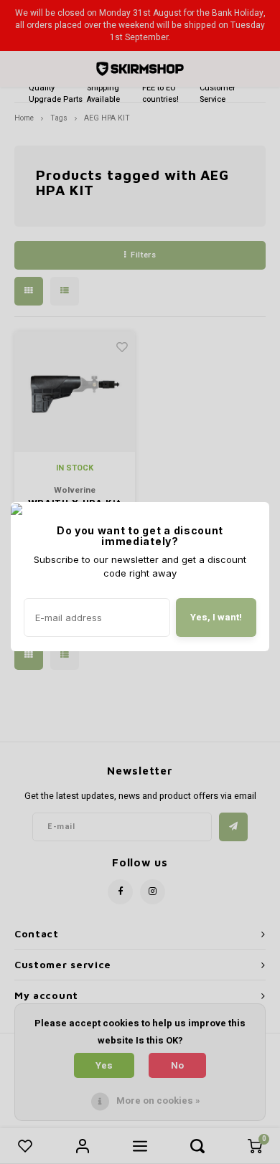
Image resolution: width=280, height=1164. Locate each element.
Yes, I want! (216, 617)
